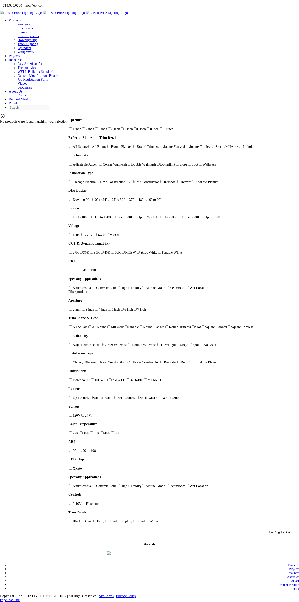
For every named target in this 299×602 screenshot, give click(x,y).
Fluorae (23, 32)
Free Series (25, 28)
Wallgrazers (26, 52)
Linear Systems (28, 36)
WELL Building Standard (35, 71)
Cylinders (24, 48)
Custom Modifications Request (39, 75)
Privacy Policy (126, 596)
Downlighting (27, 40)
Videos (22, 83)
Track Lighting (28, 44)
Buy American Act (30, 64)
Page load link (10, 600)
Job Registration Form (33, 79)
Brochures (25, 87)
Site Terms (106, 596)
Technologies (27, 67)
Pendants (24, 24)
